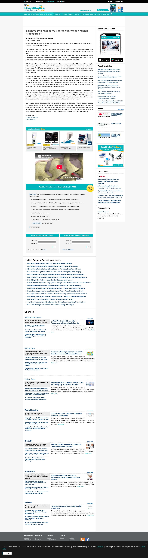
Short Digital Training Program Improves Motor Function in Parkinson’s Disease (37, 454)
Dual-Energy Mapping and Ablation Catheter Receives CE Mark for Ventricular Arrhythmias (56, 296)
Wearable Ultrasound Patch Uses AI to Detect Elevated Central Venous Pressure (36, 363)
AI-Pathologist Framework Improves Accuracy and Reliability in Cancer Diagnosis (108, 181)
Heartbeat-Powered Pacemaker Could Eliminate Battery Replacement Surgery (52, 266)
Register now (32, 194)
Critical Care (35, 14)
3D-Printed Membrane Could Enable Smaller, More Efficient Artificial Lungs (36, 358)
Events (99, 14)
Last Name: (68, 243)
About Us (26, 538)
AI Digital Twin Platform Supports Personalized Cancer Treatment (107, 97)
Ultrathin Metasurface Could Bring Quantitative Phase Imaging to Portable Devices (36, 476)
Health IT (76, 14)
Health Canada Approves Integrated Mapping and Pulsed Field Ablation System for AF (55, 291)
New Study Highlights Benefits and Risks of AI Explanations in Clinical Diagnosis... (35, 335)
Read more (54, 363)
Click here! (44, 249)
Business (93, 14)
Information (50, 1)
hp (67, 1)
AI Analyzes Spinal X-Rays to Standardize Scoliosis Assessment (35, 414)
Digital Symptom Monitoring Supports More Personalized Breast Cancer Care (36, 449)
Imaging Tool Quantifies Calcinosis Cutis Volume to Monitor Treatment (35, 445)
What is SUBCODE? (68, 250)
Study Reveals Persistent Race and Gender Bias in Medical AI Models (35, 330)
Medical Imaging (68, 14)
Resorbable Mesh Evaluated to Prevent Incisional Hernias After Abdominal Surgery (54, 285)
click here (100, 547)
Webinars (106, 14)
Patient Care (57, 14)
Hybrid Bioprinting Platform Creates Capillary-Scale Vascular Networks (50, 280)
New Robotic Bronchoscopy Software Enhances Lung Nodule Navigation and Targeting (55, 274)
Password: (34, 243)
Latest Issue (102, 10)
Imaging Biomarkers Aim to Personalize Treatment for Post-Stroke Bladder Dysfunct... (36, 428)
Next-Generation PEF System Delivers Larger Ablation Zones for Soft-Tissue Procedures (56, 288)
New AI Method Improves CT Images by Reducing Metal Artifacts (109, 92)
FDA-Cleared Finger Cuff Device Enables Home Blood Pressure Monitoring (37, 393)
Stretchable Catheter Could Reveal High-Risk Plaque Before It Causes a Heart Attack (110, 102)
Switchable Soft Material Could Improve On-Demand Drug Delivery (36, 369)
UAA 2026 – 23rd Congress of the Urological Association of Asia (116, 136)
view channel (90, 318)
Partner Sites (39, 1)
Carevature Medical (32, 117)
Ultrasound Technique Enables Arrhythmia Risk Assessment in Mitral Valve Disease (36, 353)
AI (29, 14)
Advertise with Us (85, 10)
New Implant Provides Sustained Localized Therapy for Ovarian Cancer (50, 299)
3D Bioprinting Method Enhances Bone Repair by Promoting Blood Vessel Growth (54, 269)
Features (28, 1)
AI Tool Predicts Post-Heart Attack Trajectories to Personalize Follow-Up (36, 321)
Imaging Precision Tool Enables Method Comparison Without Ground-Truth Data (36, 418)
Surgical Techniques (46, 14)
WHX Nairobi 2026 (116, 123)
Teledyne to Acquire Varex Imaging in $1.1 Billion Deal (36, 506)
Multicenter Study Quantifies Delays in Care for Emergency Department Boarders (36, 384)
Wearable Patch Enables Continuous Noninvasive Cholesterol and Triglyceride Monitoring (109, 87)
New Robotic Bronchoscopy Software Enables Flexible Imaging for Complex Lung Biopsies (57, 277)
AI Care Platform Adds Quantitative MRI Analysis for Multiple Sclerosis (36, 523)
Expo (25, 14)
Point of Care (85, 14)
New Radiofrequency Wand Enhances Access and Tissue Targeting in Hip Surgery (54, 272)
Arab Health (72, 539)
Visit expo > (88, 129)
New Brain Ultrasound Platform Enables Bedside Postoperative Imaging (36, 488)
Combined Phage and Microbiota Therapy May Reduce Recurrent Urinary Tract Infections (56, 302)
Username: (34, 240)
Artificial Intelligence (32, 317)
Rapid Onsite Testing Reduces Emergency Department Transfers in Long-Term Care (35, 482)
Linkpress (61, 1)
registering (60, 187)
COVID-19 (62, 538)
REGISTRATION (37, 223)
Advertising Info (28, 539)
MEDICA (72, 538)
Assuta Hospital (30, 120)
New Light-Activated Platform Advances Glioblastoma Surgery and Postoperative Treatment (109, 71)
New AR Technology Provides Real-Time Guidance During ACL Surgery (50, 305)
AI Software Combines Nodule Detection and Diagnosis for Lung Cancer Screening (37, 518)
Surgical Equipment (103, 212)
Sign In (110, 1)
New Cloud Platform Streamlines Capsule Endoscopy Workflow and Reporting (35, 459)
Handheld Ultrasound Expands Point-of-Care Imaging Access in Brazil (37, 492)
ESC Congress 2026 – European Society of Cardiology (117, 114)
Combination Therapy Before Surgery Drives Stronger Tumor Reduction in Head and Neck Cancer (59, 283)
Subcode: (68, 240)
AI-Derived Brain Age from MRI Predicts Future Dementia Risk (36, 423)
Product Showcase (51, 539)
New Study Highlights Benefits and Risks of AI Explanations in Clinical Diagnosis (110, 81)
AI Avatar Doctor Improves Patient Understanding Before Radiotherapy (35, 398)
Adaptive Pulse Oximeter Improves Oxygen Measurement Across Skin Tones (110, 77)
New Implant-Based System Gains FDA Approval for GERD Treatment (49, 263)
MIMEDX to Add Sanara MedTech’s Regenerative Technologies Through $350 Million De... (36, 512)
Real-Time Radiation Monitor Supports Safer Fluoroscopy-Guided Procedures (36, 389)
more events (121, 109)
